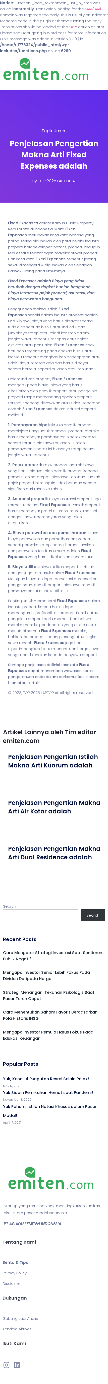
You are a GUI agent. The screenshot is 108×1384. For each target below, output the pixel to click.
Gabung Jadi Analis (20, 1318)
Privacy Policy (15, 1273)
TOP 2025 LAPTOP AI (57, 181)
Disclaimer (12, 1283)
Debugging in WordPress (44, 32)
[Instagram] (7, 1365)
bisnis (46, 327)
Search (9, 906)
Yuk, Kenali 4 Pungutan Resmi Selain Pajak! (46, 1079)
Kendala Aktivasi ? (19, 1329)
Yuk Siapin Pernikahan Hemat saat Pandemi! (48, 1092)
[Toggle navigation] (11, 85)
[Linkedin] (17, 1365)
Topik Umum (54, 131)
